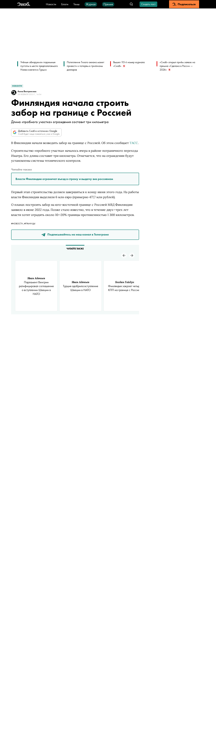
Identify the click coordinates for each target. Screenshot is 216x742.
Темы (76, 4)
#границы (29, 223)
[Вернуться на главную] (24, 4)
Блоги (64, 4)
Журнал (91, 4)
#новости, (17, 223)
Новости (51, 4)
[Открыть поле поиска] (131, 4)
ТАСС (134, 143)
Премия (108, 4)
